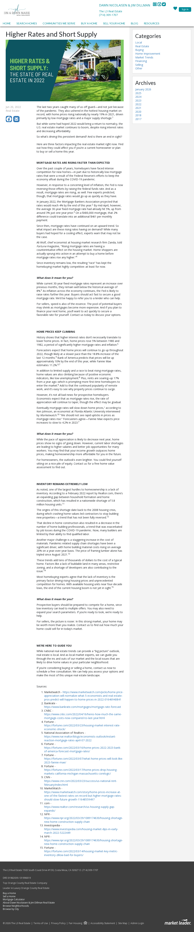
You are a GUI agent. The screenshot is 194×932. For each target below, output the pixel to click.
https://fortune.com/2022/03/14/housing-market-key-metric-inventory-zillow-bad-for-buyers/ (81, 853)
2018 (138, 115)
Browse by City (11, 909)
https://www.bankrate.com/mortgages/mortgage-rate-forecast (82, 707)
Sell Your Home (114, 23)
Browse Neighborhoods (16, 905)
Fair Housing (75, 923)
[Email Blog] (16, 121)
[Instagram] (155, 5)
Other (138, 68)
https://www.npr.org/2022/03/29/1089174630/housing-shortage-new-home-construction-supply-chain (83, 820)
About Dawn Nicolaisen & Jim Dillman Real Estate (29, 902)
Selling (139, 65)
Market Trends (144, 57)
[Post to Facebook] (9, 121)
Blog (134, 23)
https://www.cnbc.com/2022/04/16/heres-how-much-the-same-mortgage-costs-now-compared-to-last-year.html (83, 716)
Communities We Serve (59, 23)
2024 (138, 96)
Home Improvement (147, 53)
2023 (138, 100)
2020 (138, 111)
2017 (138, 119)
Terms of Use (41, 923)
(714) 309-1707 (108, 15)
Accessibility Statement (103, 923)
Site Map (122, 923)
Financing (141, 61)
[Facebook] (159, 5)
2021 (138, 108)
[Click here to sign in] (175, 9)
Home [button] (7, 23)
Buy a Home (9, 893)
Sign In (185, 9)
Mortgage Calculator (14, 899)
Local (138, 42)
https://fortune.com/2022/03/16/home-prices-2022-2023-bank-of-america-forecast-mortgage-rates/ (82, 749)
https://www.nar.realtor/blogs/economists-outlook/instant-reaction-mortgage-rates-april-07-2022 (80, 738)
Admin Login (137, 923)
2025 (138, 93)
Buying (139, 50)
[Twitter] (164, 5)
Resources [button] (151, 23)
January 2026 (143, 89)
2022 (138, 104)
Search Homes (26, 23)
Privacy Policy (58, 923)
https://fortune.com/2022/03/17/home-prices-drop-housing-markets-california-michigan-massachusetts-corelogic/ (80, 771)
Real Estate (142, 46)
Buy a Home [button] (89, 23)
